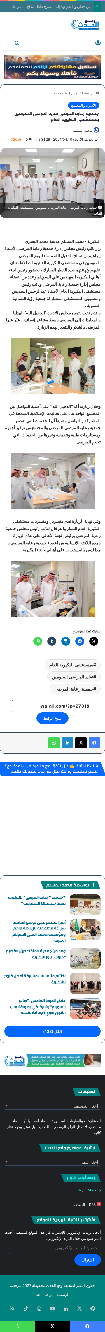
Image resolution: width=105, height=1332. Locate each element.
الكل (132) (52, 1031)
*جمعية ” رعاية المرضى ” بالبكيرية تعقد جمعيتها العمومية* (37, 900)
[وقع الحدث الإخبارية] (85, 24)
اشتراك (87, 1259)
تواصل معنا (44, 1294)
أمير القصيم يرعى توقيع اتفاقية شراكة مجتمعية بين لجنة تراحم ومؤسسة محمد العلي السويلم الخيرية (39, 931)
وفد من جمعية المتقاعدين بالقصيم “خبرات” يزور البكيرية (36, 954)
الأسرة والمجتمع (66, 93)
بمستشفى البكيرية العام (71, 665)
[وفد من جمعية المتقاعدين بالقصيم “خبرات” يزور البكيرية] (85, 958)
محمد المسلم (82, 130)
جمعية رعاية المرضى (73, 689)
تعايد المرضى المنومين (72, 677)
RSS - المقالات (84, 1204)
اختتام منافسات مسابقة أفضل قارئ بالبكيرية (35, 979)
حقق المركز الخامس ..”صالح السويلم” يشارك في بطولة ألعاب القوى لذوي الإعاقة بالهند (38, 1007)
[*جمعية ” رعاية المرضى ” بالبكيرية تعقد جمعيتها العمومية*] (85, 904)
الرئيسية (89, 93)
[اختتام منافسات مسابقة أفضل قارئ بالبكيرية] (85, 983)
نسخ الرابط (52, 718)
